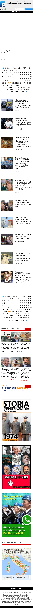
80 (20, 79)
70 (31, 76)
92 (15, 81)
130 (29, 87)
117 (22, 85)
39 (28, 72)
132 (6, 89)
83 (26, 79)
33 (16, 72)
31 (12, 72)
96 (23, 81)
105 (18, 83)
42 (4, 74)
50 (20, 74)
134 (12, 89)
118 (24, 85)
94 (19, 81)
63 (16, 76)
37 (24, 72)
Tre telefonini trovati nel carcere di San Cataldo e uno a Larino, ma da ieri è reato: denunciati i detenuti (15, 372)
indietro (7, 68)
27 (4, 72)
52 (24, 74)
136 (18, 89)
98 (27, 81)
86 (3, 81)
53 (26, 74)
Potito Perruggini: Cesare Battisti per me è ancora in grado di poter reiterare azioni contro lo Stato (6, 372)
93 (17, 81)
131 (4, 89)
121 (4, 87)
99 (29, 81)
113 (11, 85)
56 (2, 76)
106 (21, 83)
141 (6, 91)
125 (15, 87)
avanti (23, 91)
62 (14, 76)
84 (28, 79)
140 (29, 89)
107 (24, 83)
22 (24, 70)
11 (2, 70)
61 (12, 76)
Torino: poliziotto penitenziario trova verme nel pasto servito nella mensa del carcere (23, 220)
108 (27, 83)
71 (2, 79)
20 (20, 70)
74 (8, 79)
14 (8, 70)
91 (13, 81)
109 (29, 83)
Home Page (5, 51)
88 (7, 81)
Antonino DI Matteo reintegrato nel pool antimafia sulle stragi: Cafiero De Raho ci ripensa (15, 347)
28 (6, 72)
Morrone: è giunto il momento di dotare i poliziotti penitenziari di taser (23, 203)
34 (18, 72)
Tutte (27, 386)
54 (28, 74)
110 (3, 85)
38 (26, 72)
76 (12, 79)
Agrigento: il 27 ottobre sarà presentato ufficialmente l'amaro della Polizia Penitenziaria (23, 238)
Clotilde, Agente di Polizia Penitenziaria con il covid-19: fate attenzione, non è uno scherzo (25, 347)
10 (30, 68)
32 (14, 72)
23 (26, 70)
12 (4, 70)
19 (18, 70)
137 (21, 89)
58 (6, 76)
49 (18, 74)
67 (24, 76)
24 (28, 70)
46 (12, 74)
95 (21, 81)
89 (9, 81)
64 (18, 76)
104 (15, 83)
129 (26, 87)
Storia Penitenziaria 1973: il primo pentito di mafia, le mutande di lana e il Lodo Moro (6, 347)
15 (10, 70)
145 (17, 91)
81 (22, 79)
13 (6, 70)
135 (15, 89)
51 (22, 74)
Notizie (3, 59)
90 (11, 81)
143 (11, 91)
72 (4, 79)
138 (23, 89)
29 (8, 72)
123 (9, 87)
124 (12, 87)
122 (6, 87)
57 (4, 76)
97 (25, 81)
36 (22, 72)
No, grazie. (19, 9)
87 (5, 81)
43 (6, 74)
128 (23, 87)
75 (10, 79)
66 (22, 76)
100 (3, 83)
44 (8, 74)
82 (24, 79)
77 (14, 79)
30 (10, 72)
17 (14, 70)
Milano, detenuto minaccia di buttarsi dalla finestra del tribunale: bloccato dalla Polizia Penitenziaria (23, 103)
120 (30, 85)
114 (14, 85)
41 (2, 74)
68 (26, 76)
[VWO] (6, 9)
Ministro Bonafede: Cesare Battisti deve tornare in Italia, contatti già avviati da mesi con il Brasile (23, 122)
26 (2, 72)
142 (9, 91)
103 (13, 83)
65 (20, 76)
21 (22, 70)
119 (27, 85)
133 (9, 89)
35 (20, 72)
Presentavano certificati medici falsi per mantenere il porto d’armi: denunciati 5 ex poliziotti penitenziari (23, 256)
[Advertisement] (16, 29)
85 (31, 79)
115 (16, 85)
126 (18, 87)
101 (6, 83)
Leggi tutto (4, 353)
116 (19, 85)
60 (10, 76)
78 (16, 79)
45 (10, 74)
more (28, 329)
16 (12, 70)
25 (30, 70)
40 (31, 72)
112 (8, 85)
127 (21, 87)
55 (31, 74)
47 (14, 74)
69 (28, 76)
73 (6, 79)
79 (18, 79)
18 (16, 70)
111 (5, 85)
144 (14, 91)
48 (16, 74)
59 (8, 76)
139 (26, 89)
